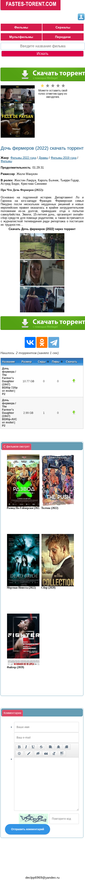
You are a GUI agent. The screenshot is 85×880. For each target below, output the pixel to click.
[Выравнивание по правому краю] (66, 747)
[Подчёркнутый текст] (33, 747)
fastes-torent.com (25, 869)
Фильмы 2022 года (23, 157)
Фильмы (21, 27)
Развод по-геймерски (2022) (24, 508)
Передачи (63, 37)
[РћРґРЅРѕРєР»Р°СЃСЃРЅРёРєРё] (41, 342)
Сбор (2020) (48, 587)
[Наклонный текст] (26, 747)
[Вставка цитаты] (46, 753)
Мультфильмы (21, 37)
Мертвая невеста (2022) (21, 587)
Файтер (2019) (15, 667)
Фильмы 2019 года (63, 157)
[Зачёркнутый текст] (41, 747)
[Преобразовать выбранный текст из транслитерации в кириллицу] (54, 753)
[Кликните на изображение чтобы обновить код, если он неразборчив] (33, 819)
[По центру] (58, 747)
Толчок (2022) (49, 508)
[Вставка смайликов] (19, 753)
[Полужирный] (19, 747)
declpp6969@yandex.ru (42, 877)
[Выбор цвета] (29, 753)
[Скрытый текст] (38, 753)
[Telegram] (53, 342)
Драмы (43, 157)
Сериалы (63, 27)
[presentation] (16, 447)
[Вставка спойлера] (62, 753)
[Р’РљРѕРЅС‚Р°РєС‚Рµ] (30, 342)
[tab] (16, 446)
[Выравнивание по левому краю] (50, 747)
